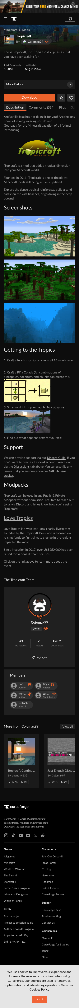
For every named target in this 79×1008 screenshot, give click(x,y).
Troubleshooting (51, 916)
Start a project (12, 916)
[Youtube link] (20, 835)
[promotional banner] (39, 6)
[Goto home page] (14, 19)
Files (62, 107)
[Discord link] (28, 835)
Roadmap (47, 882)
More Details (15, 84)
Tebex (45, 951)
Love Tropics (18, 518)
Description (15, 107)
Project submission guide (18, 922)
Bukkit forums (50, 888)
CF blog (46, 869)
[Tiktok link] (13, 835)
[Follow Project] (71, 97)
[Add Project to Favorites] (61, 97)
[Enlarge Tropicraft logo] (9, 40)
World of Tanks (13, 901)
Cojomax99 (39, 622)
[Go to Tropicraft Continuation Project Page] (21, 761)
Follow (42, 657)
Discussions (22, 466)
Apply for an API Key (16, 935)
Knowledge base (51, 910)
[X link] (35, 835)
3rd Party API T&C (15, 941)
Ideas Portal (49, 863)
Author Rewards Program (19, 929)
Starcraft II (10, 882)
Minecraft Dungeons (16, 894)
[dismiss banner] (73, 4)
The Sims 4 (10, 875)
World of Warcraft (15, 869)
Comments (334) (41, 107)
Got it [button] (39, 999)
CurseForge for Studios (55, 944)
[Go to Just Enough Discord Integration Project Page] (61, 761)
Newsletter (48, 875)
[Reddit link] (42, 835)
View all (68, 726)
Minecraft (10, 30)
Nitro (45, 957)
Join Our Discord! (52, 856)
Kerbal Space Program (17, 888)
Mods (26, 30)
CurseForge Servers (53, 894)
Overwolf (47, 938)
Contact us (48, 922)
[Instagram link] (6, 835)
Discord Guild (56, 457)
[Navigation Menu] (6, 19)
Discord (21, 504)
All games (9, 856)
